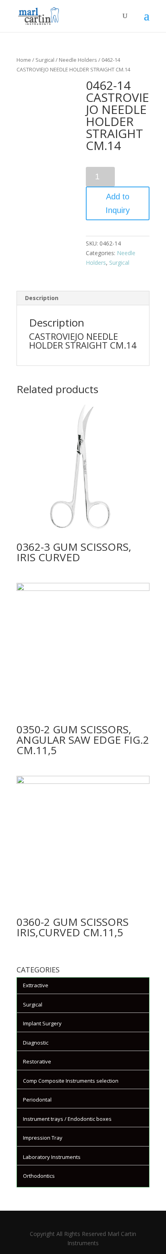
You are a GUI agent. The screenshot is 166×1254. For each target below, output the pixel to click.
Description (41, 298)
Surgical (44, 59)
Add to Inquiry (118, 203)
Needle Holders (78, 59)
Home (24, 59)
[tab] (83, 298)
